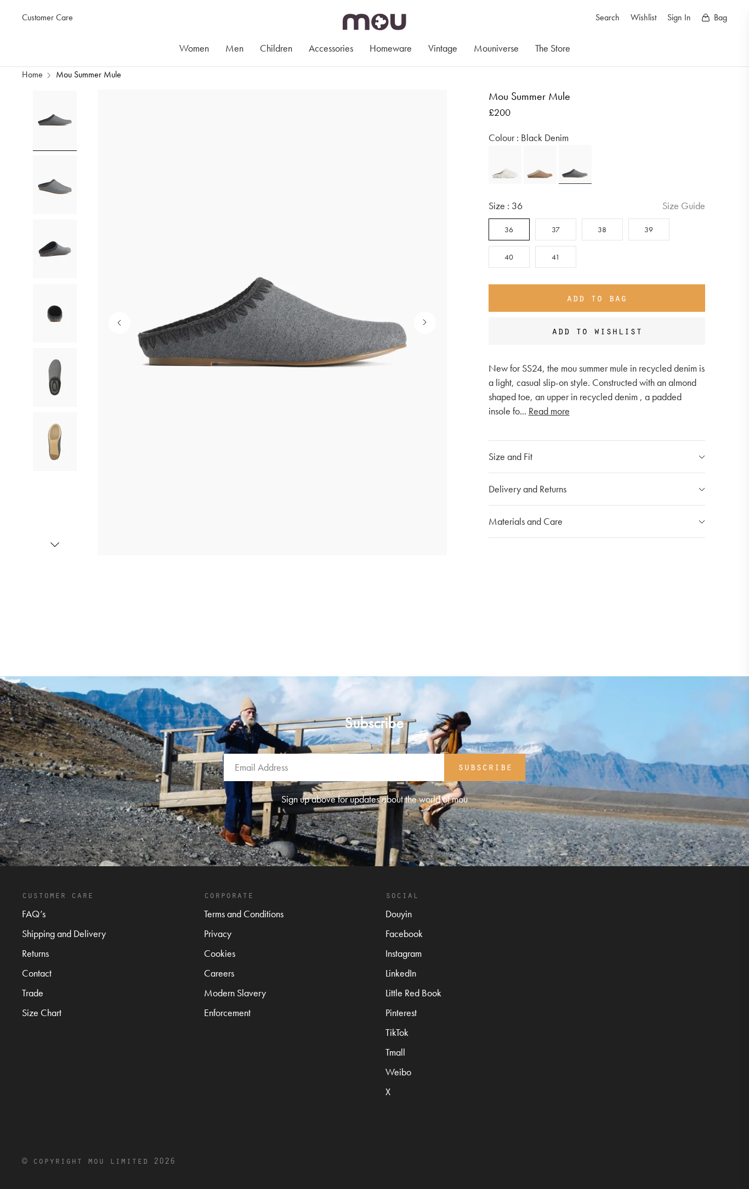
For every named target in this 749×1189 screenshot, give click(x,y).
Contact (37, 973)
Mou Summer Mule (88, 74)
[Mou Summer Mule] (505, 164)
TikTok (396, 1032)
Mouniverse (496, 48)
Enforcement (227, 1012)
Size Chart (41, 1012)
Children (276, 48)
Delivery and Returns (527, 489)
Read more (549, 411)
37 (556, 229)
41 (556, 257)
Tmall (395, 1052)
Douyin (398, 913)
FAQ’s (34, 913)
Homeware (391, 48)
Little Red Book (413, 992)
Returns (35, 953)
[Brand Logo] (374, 22)
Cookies (219, 953)
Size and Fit (510, 456)
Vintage (442, 48)
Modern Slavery (235, 992)
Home (32, 74)
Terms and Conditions (243, 913)
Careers (219, 973)
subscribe (485, 766)
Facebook (404, 933)
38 (602, 229)
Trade (32, 992)
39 (648, 229)
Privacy (217, 933)
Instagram (403, 953)
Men (234, 48)
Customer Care (47, 17)
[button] (55, 545)
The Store (552, 48)
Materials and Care (526, 521)
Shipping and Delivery (64, 933)
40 (508, 257)
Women (194, 48)
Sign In (679, 17)
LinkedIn (400, 973)
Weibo (398, 1071)
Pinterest (401, 1012)
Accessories (331, 48)
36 (508, 229)
